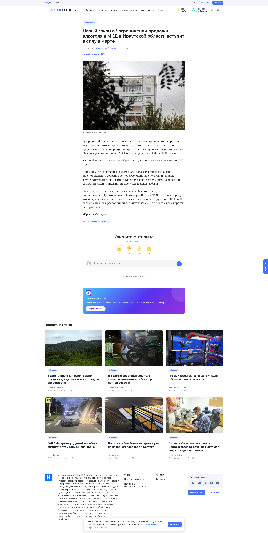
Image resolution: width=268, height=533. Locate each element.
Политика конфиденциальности (135, 485)
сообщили (94, 160)
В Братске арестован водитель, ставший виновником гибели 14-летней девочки (130, 379)
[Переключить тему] (212, 10)
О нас (127, 475)
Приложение (196, 492)
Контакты (161, 475)
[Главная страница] (62, 10)
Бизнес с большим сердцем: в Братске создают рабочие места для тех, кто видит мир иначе (194, 447)
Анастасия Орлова (106, 48)
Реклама (160, 479)
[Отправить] (179, 263)
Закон (106, 221)
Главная (90, 10)
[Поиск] (218, 10)
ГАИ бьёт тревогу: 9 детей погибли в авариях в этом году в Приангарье (73, 445)
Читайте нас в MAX (94, 54)
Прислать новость (134, 479)
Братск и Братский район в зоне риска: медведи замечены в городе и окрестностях (73, 379)
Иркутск (48, 3)
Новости (102, 10)
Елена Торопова (55, 387)
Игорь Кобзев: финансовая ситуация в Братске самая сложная (193, 377)
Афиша (161, 10)
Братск (57, 3)
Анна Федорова (55, 455)
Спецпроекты (147, 10)
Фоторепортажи (129, 10)
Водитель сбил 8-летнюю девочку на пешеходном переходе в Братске (133, 445)
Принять (174, 524)
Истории (114, 10)
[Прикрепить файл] (94, 263)
